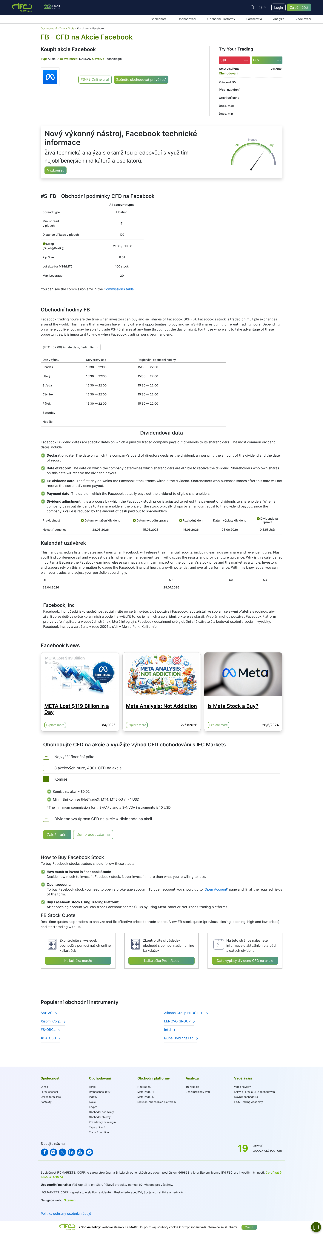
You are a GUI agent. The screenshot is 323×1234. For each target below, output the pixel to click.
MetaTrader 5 (145, 1096)
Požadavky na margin (102, 1122)
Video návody (242, 1086)
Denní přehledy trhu (198, 1091)
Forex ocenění (49, 1091)
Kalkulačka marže (78, 961)
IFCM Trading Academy (248, 1101)
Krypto (93, 1106)
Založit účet (299, 8)
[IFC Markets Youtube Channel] (80, 1152)
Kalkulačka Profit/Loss (161, 961)
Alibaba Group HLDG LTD (184, 1013)
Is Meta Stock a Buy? (233, 706)
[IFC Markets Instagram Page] (53, 1152)
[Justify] (252, 7)
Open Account (215, 889)
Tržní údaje (192, 1086)
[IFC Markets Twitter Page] (62, 1152)
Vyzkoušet (55, 170)
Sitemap (70, 1200)
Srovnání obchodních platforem (156, 1101)
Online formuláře (51, 1096)
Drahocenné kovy (99, 1091)
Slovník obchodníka (246, 1096)
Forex (92, 1086)
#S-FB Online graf (95, 79)
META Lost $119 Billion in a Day (76, 709)
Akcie (92, 1101)
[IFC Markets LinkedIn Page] (71, 1152)
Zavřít (249, 1227)
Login (278, 8)
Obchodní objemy (100, 1117)
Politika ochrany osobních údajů (66, 1213)
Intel (168, 1030)
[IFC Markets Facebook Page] (44, 1152)
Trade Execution (99, 1132)
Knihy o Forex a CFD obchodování (254, 1091)
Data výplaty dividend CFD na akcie (245, 961)
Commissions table (119, 289)
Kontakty (46, 1101)
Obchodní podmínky (101, 1112)
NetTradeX (144, 1086)
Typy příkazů (97, 1127)
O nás (44, 1086)
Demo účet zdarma (93, 834)
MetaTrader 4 (145, 1091)
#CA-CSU (49, 1038)
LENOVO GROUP (177, 1021)
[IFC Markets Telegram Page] (89, 1152)
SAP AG (47, 1013)
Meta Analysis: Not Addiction (161, 706)
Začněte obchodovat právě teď (141, 80)
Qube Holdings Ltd (179, 1038)
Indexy (93, 1096)
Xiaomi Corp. (51, 1021)
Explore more (55, 725)
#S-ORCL (48, 1030)
